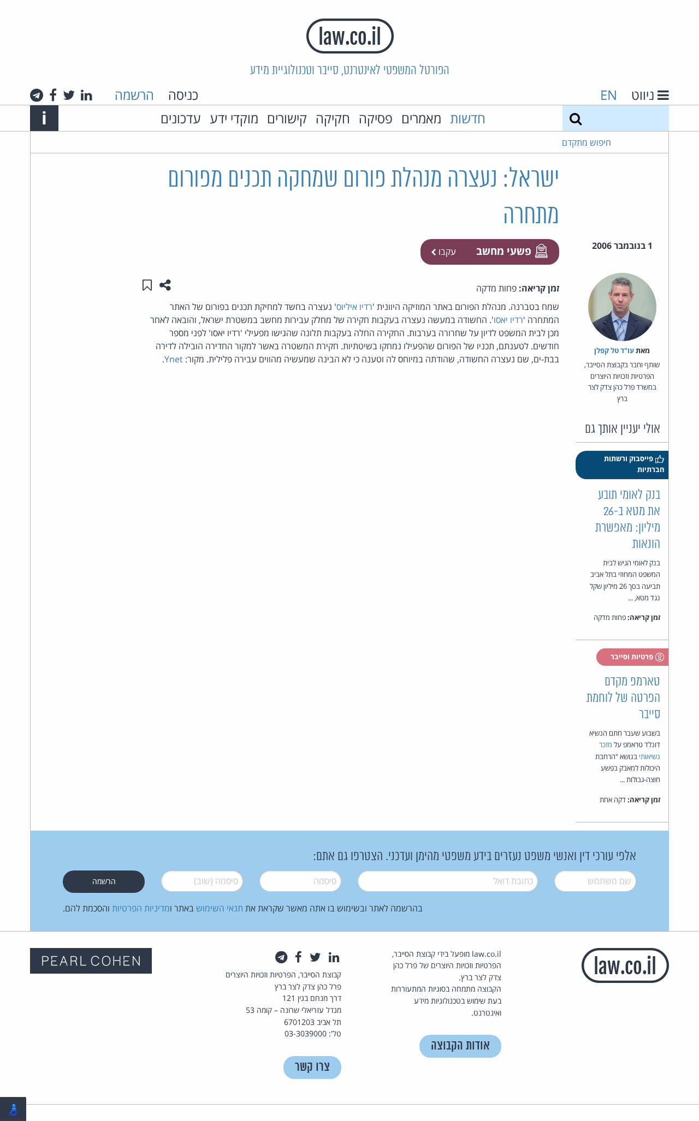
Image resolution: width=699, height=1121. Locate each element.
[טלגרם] (36, 95)
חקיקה (333, 118)
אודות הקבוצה (460, 1046)
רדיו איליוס (354, 307)
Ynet (173, 359)
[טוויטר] (69, 95)
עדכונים (181, 118)
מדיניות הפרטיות (141, 908)
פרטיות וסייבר (633, 656)
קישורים (287, 118)
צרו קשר (312, 1067)
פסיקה (376, 118)
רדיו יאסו (508, 320)
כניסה (183, 95)
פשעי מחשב (503, 250)
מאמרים (421, 118)
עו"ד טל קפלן (614, 350)
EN (608, 95)
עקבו (446, 252)
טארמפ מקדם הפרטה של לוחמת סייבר (623, 698)
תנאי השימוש (219, 908)
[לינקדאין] (86, 95)
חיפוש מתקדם (586, 142)
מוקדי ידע (234, 118)
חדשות (467, 118)
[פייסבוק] (53, 95)
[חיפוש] (575, 118)
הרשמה (134, 95)
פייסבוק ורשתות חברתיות (634, 464)
